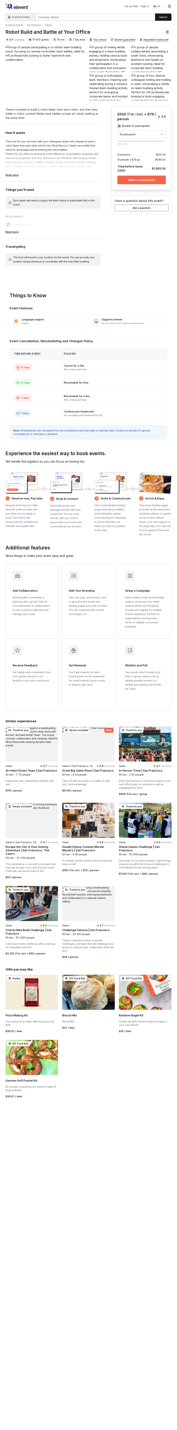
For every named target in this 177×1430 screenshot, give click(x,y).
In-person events (14, 25)
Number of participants (136, 125)
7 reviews (19, 39)
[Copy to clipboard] (167, 32)
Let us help (131, 6)
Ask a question (142, 207)
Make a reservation (141, 180)
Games (48, 25)
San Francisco (34, 25)
